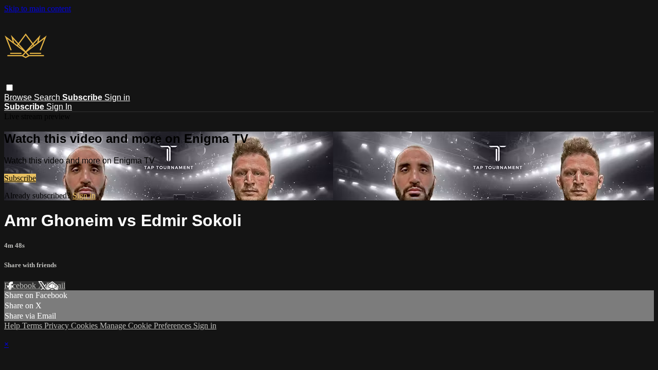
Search (48, 97)
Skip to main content (37, 8)
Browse (19, 97)
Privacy (57, 325)
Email (55, 285)
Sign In (59, 106)
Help (13, 325)
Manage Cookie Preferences (146, 325)
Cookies (85, 325)
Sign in (117, 97)
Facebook (21, 285)
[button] (9, 87)
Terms (33, 325)
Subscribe (20, 178)
